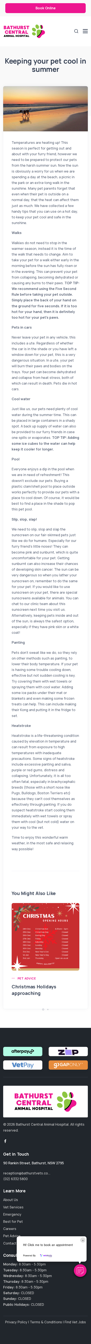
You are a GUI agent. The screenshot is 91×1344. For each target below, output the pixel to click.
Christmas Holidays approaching (34, 990)
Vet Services (13, 1207)
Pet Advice (27, 978)
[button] (80, 1270)
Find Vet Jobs (75, 1322)
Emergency (12, 1214)
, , (33, 1163)
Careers (9, 1228)
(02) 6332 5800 (15, 1179)
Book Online (46, 8)
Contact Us (12, 1243)
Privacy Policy (16, 1322)
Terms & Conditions (46, 1322)
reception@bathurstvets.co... (26, 1173)
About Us (10, 1199)
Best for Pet (13, 1221)
